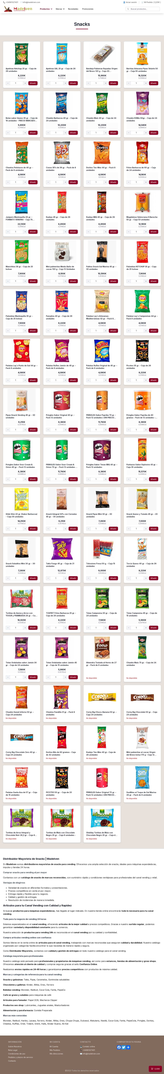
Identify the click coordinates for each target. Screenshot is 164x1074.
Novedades (73, 9)
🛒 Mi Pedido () (151, 2)
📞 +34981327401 (10, 2)
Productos (45, 9)
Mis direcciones (56, 1054)
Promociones (87, 9)
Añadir (33, 83)
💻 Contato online (87, 1046)
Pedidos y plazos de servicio (20, 1057)
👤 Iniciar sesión (130, 2)
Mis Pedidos (55, 1050)
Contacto (12, 1061)
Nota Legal (12, 1050)
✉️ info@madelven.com (30, 2)
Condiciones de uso (16, 1054)
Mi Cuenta (54, 1046)
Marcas (59, 9)
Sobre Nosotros (15, 1046)
